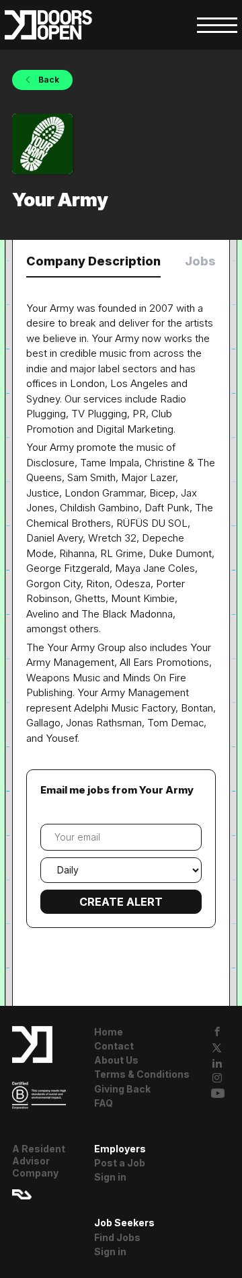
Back (47, 80)
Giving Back (122, 1089)
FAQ (103, 1103)
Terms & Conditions (142, 1074)
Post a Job (119, 1162)
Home (108, 1031)
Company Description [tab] (93, 261)
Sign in (110, 1177)
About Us (116, 1060)
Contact (114, 1046)
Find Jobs (117, 1237)
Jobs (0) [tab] (210, 261)
